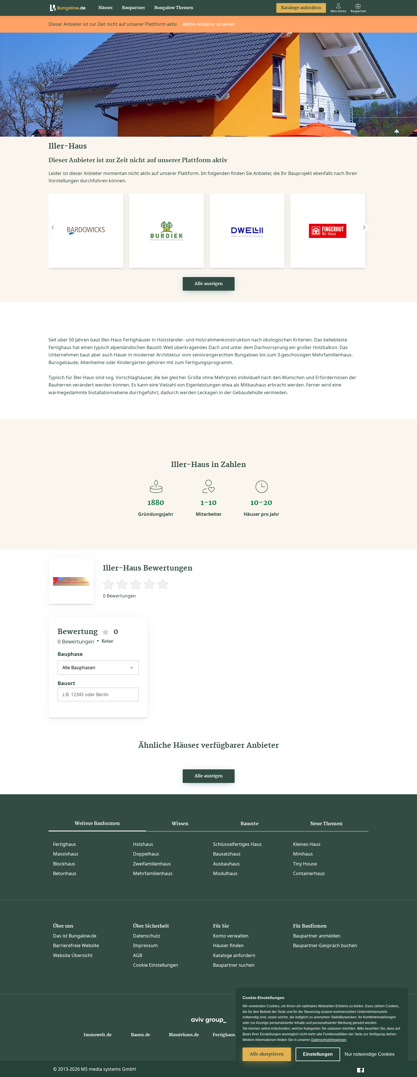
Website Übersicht (72, 955)
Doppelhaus (146, 854)
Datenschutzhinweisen (328, 1040)
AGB (137, 955)
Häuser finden (228, 945)
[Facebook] (360, 1068)
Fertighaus (64, 844)
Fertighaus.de (227, 1035)
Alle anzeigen (209, 283)
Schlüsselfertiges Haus (237, 844)
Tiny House (305, 864)
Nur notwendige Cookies (370, 1054)
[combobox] (98, 697)
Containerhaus (309, 873)
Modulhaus (225, 873)
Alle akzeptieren (267, 1054)
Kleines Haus (307, 844)
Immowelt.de (97, 1035)
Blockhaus (64, 864)
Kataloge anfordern (301, 7)
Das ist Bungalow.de (74, 936)
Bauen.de (140, 1035)
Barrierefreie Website (76, 945)
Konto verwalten (230, 936)
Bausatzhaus (227, 854)
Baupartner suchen (233, 965)
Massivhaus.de (184, 1035)
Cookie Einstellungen (155, 965)
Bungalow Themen (173, 7)
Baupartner (133, 7)
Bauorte (249, 824)
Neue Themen (326, 824)
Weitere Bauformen (97, 823)
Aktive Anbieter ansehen (209, 24)
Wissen (180, 824)
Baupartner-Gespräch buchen (325, 945)
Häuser (105, 7)
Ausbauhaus (226, 864)
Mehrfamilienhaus (152, 873)
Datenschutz (146, 936)
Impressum (145, 945)
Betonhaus (64, 873)
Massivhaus (65, 854)
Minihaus (303, 854)
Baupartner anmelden (316, 936)
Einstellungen (318, 1054)
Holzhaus (143, 844)
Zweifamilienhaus (152, 864)
